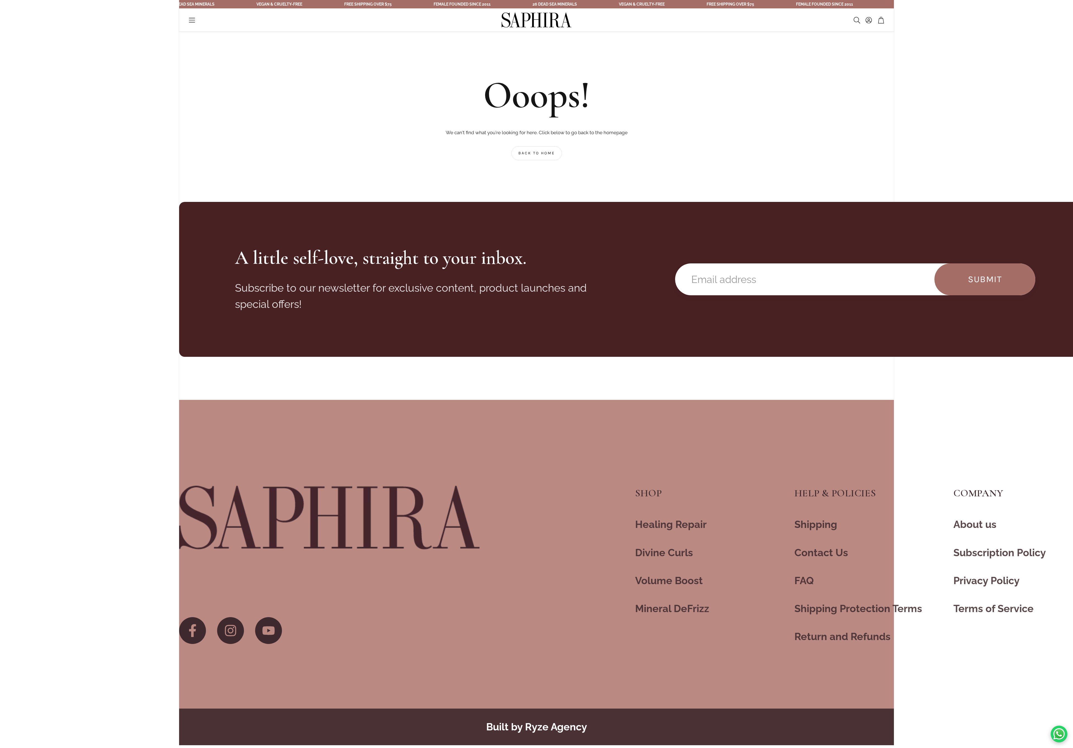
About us (974, 524)
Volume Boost (669, 580)
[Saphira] (329, 518)
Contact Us (821, 552)
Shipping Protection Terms (858, 608)
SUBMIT (985, 279)
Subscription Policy (999, 552)
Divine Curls (664, 552)
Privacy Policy (986, 580)
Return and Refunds (842, 636)
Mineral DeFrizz (672, 608)
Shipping (815, 524)
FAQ (804, 580)
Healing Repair (671, 524)
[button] (192, 20)
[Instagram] (230, 630)
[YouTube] (268, 630)
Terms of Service (993, 608)
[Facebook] (192, 630)
